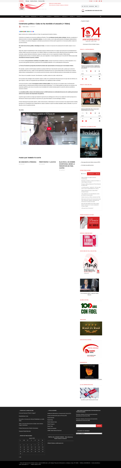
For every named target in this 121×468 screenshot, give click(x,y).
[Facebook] (89, 1)
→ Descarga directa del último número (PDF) (90, 162)
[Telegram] (100, 1)
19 (27, 449)
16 (42, 447)
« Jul (20, 457)
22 (39, 449)
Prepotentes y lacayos (47, 162)
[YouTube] (91, 1)
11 (24, 447)
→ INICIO (21, 16)
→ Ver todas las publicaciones (87, 165)
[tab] (83, 173)
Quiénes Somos (33, 1)
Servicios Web (41, 1)
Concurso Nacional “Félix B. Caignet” (27, 413)
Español (83, 21)
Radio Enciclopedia (51, 428)
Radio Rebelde (50, 417)
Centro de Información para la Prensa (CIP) (57, 415)
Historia (71, 16)
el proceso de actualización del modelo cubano (61, 45)
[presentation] (83, 173)
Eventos (78, 16)
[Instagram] (95, 1)
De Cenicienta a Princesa (27, 162)
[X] (93, 1)
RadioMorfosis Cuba (23, 416)
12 (27, 447)
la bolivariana (49, 85)
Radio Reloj (50, 419)
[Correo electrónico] (101, 1)
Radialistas (56, 16)
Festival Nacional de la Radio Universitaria (28, 428)
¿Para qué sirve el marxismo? (87, 208)
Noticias (41, 16)
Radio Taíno (50, 426)
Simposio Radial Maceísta (25, 431)
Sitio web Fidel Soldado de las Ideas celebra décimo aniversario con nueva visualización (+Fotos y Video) (90, 205)
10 (20, 447)
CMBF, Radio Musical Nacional (54, 430)
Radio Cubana (26, 26)
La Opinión (49, 16)
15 (39, 447)
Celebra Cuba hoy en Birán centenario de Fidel (90, 197)
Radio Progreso (51, 424)
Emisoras (27, 16)
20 (31, 449)
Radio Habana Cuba (52, 422)
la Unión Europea (32, 68)
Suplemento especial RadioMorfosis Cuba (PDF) (91, 379)
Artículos (64, 16)
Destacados (33, 16)
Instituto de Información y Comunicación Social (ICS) (59, 413)
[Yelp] (98, 1)
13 (31, 447)
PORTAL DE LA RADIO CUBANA (55, 3)
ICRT (40, 464)
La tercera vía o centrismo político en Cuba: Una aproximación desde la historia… (39, 34)
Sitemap (27, 1)
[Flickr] (96, 1)
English (87, 21)
